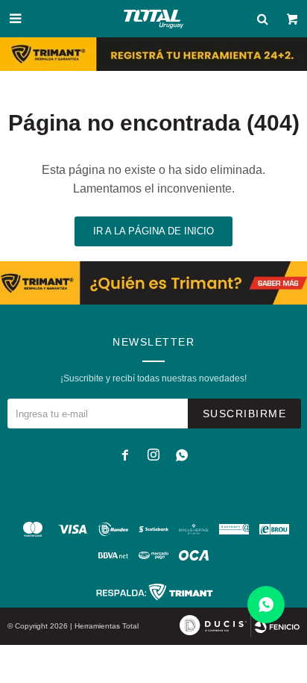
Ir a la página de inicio (153, 231)
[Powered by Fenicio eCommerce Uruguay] (277, 626)
